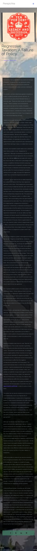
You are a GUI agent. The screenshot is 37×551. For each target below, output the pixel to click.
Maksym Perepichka (10, 60)
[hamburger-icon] (4, 66)
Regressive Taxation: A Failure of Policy (17, 50)
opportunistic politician (10, 386)
